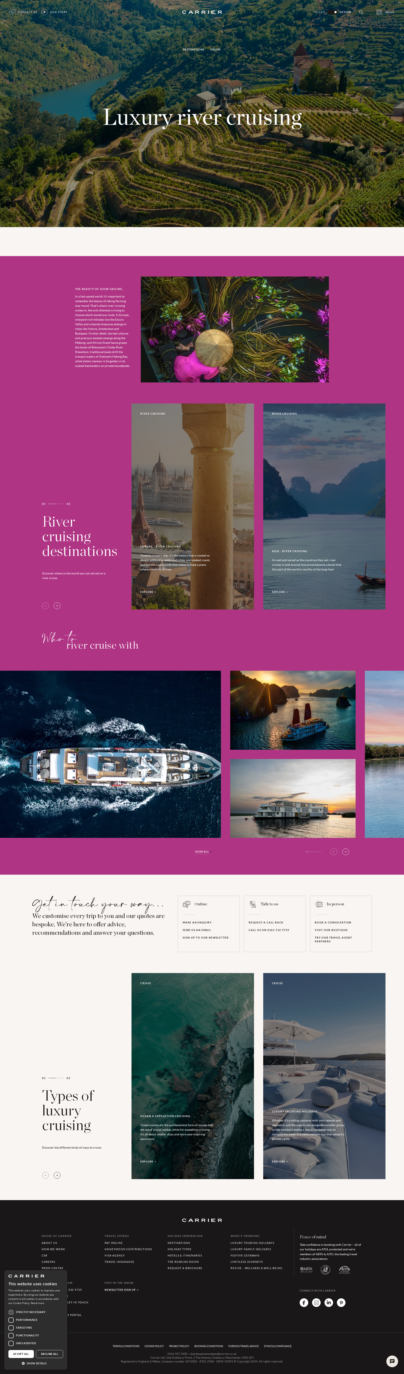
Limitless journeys (247, 1261)
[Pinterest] (341, 1306)
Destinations (193, 49)
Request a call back (266, 922)
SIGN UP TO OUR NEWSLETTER (206, 937)
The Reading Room (183, 1261)
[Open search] (361, 12)
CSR (44, 1255)
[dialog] (35, 1320)
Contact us (27, 12)
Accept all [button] (21, 1354)
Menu (390, 12)
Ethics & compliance (278, 1346)
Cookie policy (154, 1346)
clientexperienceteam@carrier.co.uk (213, 1353)
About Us (49, 1243)
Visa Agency (115, 1255)
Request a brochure (185, 1268)
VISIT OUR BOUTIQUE (331, 930)
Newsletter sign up (120, 1289)
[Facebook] (304, 1306)
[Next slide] (57, 605)
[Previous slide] (45, 605)
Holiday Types (179, 1249)
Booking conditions (208, 1346)
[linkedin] (328, 1306)
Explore (146, 592)
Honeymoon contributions (128, 1249)
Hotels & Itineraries (185, 1255)
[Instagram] (316, 1306)
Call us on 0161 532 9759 (269, 930)
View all (202, 851)
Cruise (216, 49)
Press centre (53, 1268)
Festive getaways (245, 1255)
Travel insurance (119, 1261)
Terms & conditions (126, 1346)
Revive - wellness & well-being (256, 1268)
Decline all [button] (49, 1354)
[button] (35, 1363)
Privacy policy (179, 1346)
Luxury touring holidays (252, 1243)
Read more (37, 1303)
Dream (320, 12)
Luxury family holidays (251, 1249)
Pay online (114, 1243)
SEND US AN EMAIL (197, 930)
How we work (53, 1249)
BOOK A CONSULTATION (333, 922)
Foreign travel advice (243, 1346)
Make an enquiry (197, 922)
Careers (48, 1261)
